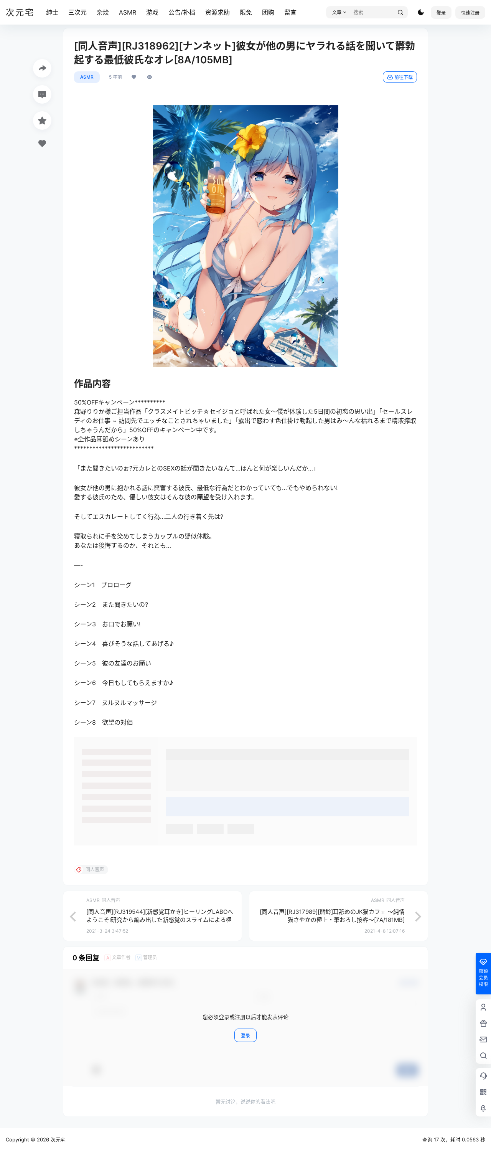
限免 (246, 12)
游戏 (152, 12)
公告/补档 (181, 12)
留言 (290, 12)
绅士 (52, 12)
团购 (268, 12)
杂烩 (103, 12)
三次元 (77, 12)
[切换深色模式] (421, 12)
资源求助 (217, 12)
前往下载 (403, 77)
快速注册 (470, 13)
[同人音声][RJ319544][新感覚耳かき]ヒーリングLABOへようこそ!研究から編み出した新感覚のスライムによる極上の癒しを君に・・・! (159, 919)
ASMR (127, 12)
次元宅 (57, 1139)
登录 (441, 13)
